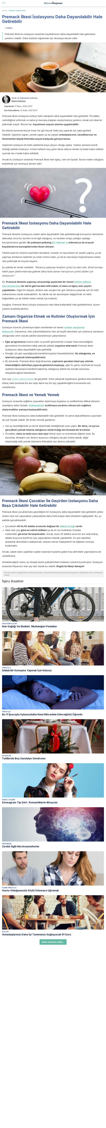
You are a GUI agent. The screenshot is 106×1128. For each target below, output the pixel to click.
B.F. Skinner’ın (60, 242)
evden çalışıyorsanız (23, 379)
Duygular (6, 756)
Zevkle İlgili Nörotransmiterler (20, 846)
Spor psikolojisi (9, 624)
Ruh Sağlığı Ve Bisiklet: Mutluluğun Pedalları (29, 626)
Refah (4, 11)
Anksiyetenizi (36, 405)
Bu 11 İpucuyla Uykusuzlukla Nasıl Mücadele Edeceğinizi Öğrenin (42, 714)
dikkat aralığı (67, 526)
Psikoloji (6, 668)
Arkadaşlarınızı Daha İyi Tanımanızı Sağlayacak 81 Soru (36, 934)
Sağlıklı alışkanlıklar (17, 11)
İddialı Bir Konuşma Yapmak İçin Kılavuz (27, 670)
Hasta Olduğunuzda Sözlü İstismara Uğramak (30, 890)
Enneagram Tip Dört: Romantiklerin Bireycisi (29, 802)
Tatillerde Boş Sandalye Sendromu (24, 758)
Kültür (5, 932)
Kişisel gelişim (8, 800)
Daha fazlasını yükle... (53, 942)
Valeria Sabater (18, 101)
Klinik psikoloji (9, 888)
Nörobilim (6, 844)
